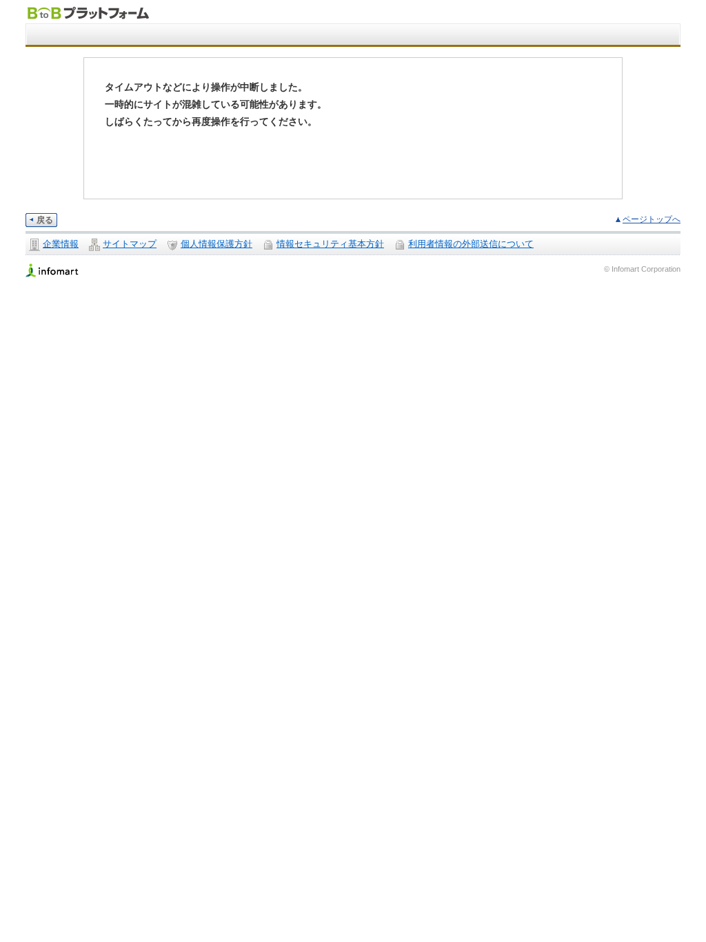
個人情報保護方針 (216, 244)
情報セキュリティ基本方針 (330, 244)
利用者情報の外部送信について (471, 244)
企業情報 (61, 244)
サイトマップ (130, 244)
